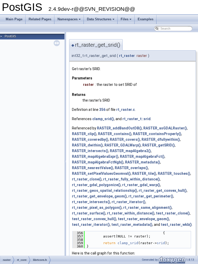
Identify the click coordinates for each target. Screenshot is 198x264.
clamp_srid (128, 243)
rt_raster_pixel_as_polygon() (97, 207)
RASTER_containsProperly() (157, 134)
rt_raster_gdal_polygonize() (96, 185)
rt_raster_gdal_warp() (141, 185)
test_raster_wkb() (176, 224)
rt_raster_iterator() (128, 202)
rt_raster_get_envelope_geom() (99, 196)
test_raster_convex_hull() (94, 219)
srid (161, 243)
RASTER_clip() (84, 134)
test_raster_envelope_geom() (143, 219)
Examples (145, 19)
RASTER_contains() (114, 134)
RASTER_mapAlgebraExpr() (95, 156)
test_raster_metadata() (131, 224)
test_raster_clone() (173, 213)
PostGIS (10, 36)
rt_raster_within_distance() (130, 213)
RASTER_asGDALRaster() (165, 128)
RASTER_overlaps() (131, 168)
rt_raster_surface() (88, 213)
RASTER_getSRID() (158, 145)
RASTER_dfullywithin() (161, 139)
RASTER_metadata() (142, 162)
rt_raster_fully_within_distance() (131, 179)
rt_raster (127, 56)
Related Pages (40, 19)
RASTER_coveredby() (90, 139)
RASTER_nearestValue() (92, 168)
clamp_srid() (103, 119)
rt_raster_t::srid (136, 119)
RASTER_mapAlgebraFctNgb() (97, 162)
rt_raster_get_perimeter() (150, 196)
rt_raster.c (125, 110)
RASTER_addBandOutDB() (119, 128)
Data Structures (101, 20)
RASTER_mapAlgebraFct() (142, 156)
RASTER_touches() (174, 173)
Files (126, 20)
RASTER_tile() (144, 173)
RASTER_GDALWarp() (122, 145)
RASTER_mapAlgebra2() (130, 151)
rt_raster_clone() (87, 179)
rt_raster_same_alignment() (147, 207)
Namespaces (69, 20)
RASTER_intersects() (90, 151)
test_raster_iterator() (91, 224)
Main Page (14, 19)
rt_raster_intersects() (91, 202)
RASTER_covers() (125, 139)
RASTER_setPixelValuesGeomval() (101, 173)
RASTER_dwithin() (87, 145)
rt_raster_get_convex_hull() (163, 190)
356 (102, 110)
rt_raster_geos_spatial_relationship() (104, 190)
